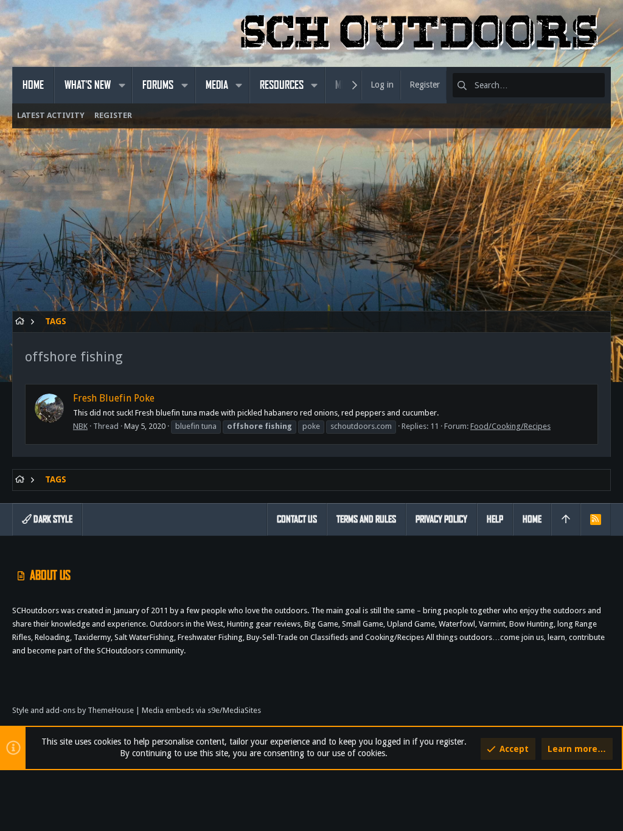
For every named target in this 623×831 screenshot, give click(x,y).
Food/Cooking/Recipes (510, 426)
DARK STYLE (52, 519)
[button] (121, 85)
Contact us (297, 519)
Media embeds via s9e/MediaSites (201, 710)
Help (495, 519)
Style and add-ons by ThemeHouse (73, 710)
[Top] (565, 519)
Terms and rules (366, 519)
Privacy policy (441, 519)
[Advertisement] (311, 226)
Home (532, 519)
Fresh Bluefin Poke (114, 398)
